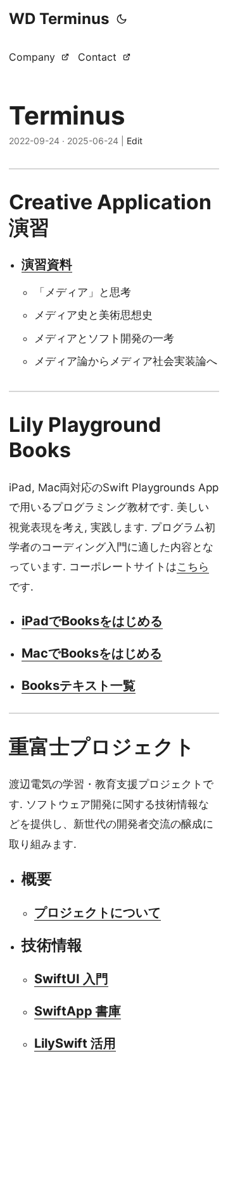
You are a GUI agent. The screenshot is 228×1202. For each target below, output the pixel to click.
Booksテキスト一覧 (79, 685)
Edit (134, 140)
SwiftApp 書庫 (77, 1011)
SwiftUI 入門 (71, 978)
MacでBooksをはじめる (92, 653)
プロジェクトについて (97, 912)
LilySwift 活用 (75, 1043)
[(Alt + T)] (121, 19)
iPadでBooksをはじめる (92, 621)
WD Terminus (59, 18)
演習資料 (47, 264)
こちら (193, 566)
